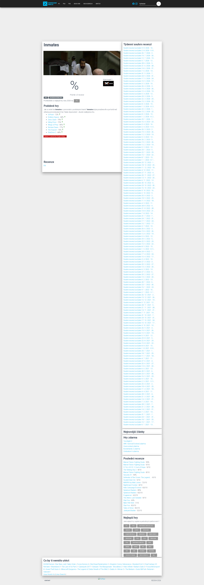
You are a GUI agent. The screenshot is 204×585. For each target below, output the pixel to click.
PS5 (69, 3)
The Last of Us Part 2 (70, 567)
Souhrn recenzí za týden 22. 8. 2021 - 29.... (139, 341)
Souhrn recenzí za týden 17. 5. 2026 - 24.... (139, 79)
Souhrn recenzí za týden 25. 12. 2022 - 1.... (139, 162)
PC (59, 3)
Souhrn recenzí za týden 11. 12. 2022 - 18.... (139, 168)
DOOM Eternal (48, 564)
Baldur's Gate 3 (139, 567)
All (154, 555)
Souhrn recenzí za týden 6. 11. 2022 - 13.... (139, 180)
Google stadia (130, 555)
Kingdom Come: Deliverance (121, 564)
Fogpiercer (127, 495)
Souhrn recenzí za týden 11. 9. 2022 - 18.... (139, 201)
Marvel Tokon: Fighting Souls (134, 462)
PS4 (64, 3)
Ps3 (127, 542)
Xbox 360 (153, 538)
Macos (128, 530)
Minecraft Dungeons (68, 569)
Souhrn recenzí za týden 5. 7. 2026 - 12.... (138, 61)
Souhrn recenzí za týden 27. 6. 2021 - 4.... (138, 361)
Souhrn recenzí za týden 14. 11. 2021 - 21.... (139, 310)
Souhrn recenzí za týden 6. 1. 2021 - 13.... (138, 425)
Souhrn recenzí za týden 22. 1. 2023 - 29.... (139, 152)
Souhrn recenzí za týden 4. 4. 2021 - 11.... (138, 392)
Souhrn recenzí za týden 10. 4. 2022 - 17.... (139, 257)
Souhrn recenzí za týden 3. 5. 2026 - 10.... (138, 84)
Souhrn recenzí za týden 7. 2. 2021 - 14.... (138, 412)
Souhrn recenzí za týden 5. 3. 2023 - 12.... (138, 137)
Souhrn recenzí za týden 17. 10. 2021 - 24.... (139, 320)
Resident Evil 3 (138, 564)
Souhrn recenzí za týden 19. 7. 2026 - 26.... (139, 56)
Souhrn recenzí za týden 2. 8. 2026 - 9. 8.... (139, 51)
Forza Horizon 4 (83, 564)
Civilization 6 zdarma (131, 451)
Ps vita (151, 551)
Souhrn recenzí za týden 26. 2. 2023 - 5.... (138, 140)
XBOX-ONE (77, 3)
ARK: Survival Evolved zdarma (134, 444)
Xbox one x (152, 534)
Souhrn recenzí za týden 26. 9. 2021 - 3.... (138, 328)
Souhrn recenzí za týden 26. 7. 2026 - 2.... (138, 53)
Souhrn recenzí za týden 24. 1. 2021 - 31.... (139, 417)
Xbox (135, 546)
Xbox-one (128, 538)
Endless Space (53, 117)
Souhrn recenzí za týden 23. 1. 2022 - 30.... (139, 285)
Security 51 (127, 475)
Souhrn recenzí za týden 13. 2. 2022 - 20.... (139, 277)
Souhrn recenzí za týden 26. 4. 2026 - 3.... (138, 86)
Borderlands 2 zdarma (131, 449)
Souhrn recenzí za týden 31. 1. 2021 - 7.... (138, 414)
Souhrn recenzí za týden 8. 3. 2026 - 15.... (138, 104)
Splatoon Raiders (129, 490)
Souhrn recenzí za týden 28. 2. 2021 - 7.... (138, 404)
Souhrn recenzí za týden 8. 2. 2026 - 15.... (138, 114)
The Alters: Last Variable (132, 498)
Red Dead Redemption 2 (99, 564)
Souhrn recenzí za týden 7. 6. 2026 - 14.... (138, 71)
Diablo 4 (113, 569)
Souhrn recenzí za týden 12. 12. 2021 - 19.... (139, 300)
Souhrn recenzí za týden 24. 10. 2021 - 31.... (139, 318)
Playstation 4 (130, 534)
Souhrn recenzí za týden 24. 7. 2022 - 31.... (139, 218)
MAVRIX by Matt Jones (132, 483)
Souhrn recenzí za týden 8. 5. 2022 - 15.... (138, 246)
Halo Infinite (128, 567)
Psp (149, 542)
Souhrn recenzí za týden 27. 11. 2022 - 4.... (139, 173)
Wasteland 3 (56, 567)
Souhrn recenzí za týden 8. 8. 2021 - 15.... (138, 346)
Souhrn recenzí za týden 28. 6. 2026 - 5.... (138, 63)
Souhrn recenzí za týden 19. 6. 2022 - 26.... (139, 231)
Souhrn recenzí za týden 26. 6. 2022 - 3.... (138, 229)
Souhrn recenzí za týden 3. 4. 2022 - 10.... (138, 259)
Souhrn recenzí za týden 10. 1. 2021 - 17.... (139, 422)
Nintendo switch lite (146, 525)
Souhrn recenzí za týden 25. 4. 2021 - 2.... (138, 384)
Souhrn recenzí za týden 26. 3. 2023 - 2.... (138, 129)
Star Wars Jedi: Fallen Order (65, 564)
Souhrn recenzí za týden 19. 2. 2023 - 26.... (139, 142)
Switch (98, 3)
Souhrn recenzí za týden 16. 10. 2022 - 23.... (139, 188)
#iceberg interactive (56, 97)
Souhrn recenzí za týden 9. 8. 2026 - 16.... (138, 48)
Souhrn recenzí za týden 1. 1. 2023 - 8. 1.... (139, 160)
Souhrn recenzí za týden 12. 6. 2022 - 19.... (139, 234)
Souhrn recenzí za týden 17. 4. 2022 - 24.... (139, 254)
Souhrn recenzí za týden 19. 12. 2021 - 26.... (139, 297)
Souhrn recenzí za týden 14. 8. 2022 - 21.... (139, 211)
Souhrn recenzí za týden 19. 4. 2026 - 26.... (139, 89)
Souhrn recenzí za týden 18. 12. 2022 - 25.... (139, 165)
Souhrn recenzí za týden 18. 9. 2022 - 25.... (139, 198)
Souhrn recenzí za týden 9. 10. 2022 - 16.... (139, 190)
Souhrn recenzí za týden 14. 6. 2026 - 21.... (139, 68)
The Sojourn (52, 130)
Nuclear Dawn (53, 127)
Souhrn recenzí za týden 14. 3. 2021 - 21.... (139, 399)
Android (141, 534)
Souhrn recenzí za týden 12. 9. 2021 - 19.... (139, 333)
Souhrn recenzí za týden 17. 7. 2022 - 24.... (139, 221)
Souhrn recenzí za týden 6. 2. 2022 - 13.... (138, 280)
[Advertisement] (102, 24)
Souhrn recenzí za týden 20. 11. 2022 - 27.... (139, 175)
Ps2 (144, 538)
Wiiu (150, 546)
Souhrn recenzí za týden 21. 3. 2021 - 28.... (139, 397)
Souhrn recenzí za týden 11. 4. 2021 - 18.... (139, 389)
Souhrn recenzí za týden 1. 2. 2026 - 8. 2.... (139, 117)
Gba (134, 551)
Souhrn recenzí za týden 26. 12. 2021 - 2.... (139, 295)
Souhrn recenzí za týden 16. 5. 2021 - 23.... (139, 376)
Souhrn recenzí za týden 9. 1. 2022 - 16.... (138, 290)
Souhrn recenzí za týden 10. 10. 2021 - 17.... (139, 323)
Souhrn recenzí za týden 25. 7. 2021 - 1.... (138, 351)
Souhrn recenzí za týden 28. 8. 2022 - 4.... (138, 206)
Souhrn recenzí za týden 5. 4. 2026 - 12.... (138, 94)
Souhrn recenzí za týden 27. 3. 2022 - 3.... (138, 262)
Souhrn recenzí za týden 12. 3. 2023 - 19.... (139, 134)
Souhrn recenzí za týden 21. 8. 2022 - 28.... (139, 208)
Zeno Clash (52, 120)
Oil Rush (51, 115)
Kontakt (47, 580)
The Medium (130, 569)
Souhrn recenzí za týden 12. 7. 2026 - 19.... (139, 58)
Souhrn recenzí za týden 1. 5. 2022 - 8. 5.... (139, 249)
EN (45, 166)
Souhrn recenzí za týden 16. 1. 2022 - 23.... (139, 287)
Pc (126, 525)
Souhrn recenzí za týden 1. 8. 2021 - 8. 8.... (139, 348)
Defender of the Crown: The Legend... (137, 477)
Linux (136, 530)
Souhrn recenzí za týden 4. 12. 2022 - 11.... (139, 170)
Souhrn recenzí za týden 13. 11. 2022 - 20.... (139, 178)
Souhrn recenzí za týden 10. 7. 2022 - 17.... (139, 224)
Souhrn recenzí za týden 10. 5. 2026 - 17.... (139, 81)
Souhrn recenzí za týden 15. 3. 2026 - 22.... (139, 101)
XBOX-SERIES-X (88, 3)
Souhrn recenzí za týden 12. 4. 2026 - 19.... (139, 91)
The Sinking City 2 (129, 470)
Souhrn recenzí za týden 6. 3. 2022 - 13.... (138, 269)
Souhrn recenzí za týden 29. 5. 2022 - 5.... (138, 239)
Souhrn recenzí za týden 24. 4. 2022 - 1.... (138, 252)
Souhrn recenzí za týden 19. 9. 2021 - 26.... (139, 330)
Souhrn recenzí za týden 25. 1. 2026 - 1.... (138, 119)
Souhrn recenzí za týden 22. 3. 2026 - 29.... (139, 99)
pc (77, 100)
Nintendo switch (138, 542)
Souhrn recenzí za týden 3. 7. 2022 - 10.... (138, 226)
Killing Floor (52, 122)
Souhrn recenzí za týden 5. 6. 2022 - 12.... (138, 236)
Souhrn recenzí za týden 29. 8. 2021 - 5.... (138, 338)
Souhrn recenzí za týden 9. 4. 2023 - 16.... (138, 124)
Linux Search (60, 574)
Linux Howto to (49, 574)
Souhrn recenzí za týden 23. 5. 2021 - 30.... (139, 374)
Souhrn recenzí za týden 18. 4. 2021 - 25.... (139, 386)
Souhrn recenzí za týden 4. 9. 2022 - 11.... (138, 203)
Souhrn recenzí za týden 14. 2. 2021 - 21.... (139, 409)
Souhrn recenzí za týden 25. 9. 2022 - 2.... (138, 196)
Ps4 (133, 525)
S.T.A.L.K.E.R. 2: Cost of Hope (134, 467)
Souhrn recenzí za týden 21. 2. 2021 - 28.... (139, 407)
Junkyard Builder (129, 511)
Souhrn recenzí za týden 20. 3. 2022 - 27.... (139, 264)
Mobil (127, 546)
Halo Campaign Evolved (132, 488)
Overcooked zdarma (131, 446)
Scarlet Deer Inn (129, 480)
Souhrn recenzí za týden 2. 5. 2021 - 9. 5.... (139, 381)
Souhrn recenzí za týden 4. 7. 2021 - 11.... (138, 358)
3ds (127, 551)
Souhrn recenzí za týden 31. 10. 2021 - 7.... (139, 315)
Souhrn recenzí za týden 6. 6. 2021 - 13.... (138, 369)
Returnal (150, 569)
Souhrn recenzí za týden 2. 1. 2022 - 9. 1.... (139, 292)
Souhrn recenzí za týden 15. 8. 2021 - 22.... (139, 343)
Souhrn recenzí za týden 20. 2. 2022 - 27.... (139, 274)
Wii (143, 546)
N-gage (142, 551)
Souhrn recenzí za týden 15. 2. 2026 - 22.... (139, 112)
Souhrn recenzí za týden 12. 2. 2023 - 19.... (139, 145)
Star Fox (126, 500)
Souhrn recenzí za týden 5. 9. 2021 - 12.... (138, 336)
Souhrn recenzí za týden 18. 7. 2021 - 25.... (139, 353)
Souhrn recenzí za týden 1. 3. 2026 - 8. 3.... (139, 107)
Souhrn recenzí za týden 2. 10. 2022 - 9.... (138, 193)
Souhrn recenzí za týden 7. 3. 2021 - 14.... (138, 402)
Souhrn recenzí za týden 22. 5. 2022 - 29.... (139, 241)
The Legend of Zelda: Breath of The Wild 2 (93, 569)
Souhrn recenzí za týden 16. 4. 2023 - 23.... (139, 122)
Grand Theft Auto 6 (53, 569)
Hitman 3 (120, 569)
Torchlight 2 (127, 441)
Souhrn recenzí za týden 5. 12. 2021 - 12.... (139, 302)
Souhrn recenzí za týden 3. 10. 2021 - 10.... (139, 325)
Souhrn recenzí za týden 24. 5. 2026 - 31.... (139, 76)
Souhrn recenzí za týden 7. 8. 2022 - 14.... (138, 213)
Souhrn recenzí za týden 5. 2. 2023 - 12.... (138, 147)
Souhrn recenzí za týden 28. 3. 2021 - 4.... (138, 394)
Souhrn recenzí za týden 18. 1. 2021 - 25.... (139, 420)
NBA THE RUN (128, 503)
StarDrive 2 (52, 132)
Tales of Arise (128, 508)
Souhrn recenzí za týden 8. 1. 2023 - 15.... (138, 157)
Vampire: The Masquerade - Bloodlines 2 (107, 567)
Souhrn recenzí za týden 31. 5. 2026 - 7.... (138, 73)
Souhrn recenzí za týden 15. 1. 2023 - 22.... (139, 155)
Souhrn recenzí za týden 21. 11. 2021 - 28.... (139, 308)
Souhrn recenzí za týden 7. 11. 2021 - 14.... (139, 313)
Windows (146, 530)
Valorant (46, 572)
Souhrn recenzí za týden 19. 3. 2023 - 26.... (139, 132)
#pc (46, 97)
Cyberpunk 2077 (85, 567)
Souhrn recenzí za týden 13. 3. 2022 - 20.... (139, 267)
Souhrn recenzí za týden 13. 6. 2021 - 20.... (139, 366)
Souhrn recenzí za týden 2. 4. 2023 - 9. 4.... (139, 127)
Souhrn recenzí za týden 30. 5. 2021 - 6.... (138, 371)
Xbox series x (144, 555)
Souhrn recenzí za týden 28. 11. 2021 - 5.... (139, 305)
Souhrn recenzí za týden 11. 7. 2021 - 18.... (139, 356)
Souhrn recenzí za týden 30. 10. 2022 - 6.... (139, 183)
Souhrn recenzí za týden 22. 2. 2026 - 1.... (138, 109)
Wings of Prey (53, 125)
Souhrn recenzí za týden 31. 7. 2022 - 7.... (138, 216)
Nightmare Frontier (130, 485)
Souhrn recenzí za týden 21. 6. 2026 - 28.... (139, 66)
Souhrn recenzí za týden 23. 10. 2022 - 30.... (139, 185)
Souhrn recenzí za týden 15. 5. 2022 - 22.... (139, 244)
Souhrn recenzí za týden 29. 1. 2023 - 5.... (138, 150)
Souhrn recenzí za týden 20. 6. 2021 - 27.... (139, 364)
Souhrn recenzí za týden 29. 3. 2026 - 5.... (138, 96)
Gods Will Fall (141, 569)
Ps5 (137, 538)
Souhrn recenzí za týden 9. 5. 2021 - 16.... (138, 379)
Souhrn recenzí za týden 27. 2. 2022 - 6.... (138, 272)
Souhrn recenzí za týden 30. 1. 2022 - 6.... (138, 282)
